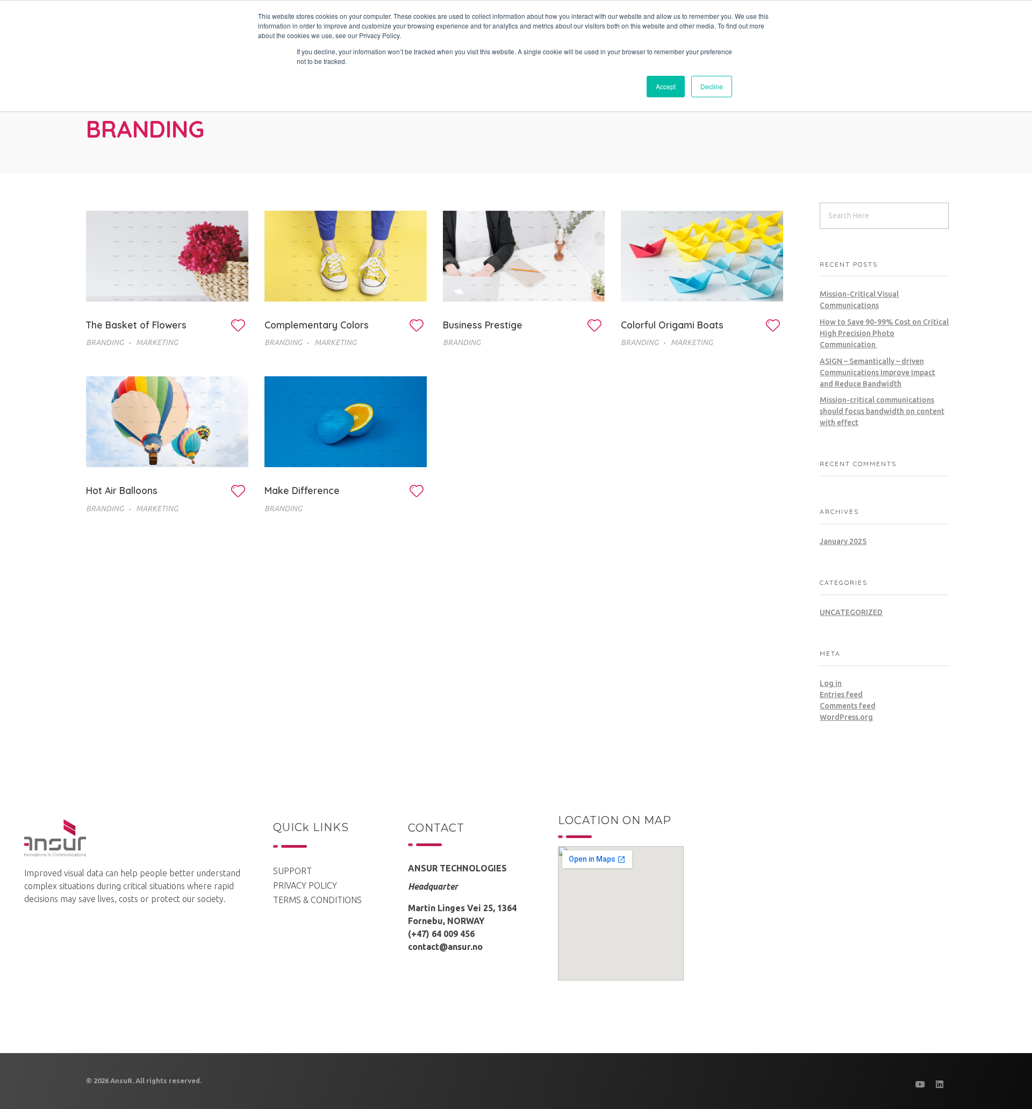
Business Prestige (482, 325)
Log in (831, 683)
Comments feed (848, 706)
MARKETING (157, 342)
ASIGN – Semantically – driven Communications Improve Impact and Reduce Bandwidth (877, 372)
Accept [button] (666, 86)
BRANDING (105, 342)
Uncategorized (851, 612)
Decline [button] (711, 86)
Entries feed (841, 694)
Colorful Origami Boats (672, 325)
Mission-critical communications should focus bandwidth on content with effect (882, 411)
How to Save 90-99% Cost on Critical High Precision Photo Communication (884, 333)
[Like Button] (238, 325)
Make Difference (302, 490)
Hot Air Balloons (121, 490)
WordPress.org (846, 717)
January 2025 (843, 541)
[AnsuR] (55, 837)
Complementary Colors (316, 325)
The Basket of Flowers (136, 325)
